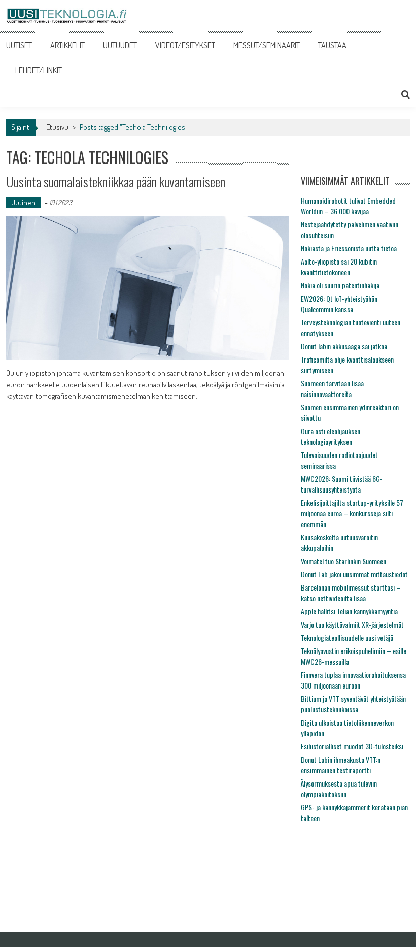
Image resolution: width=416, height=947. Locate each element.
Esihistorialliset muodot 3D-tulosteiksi (352, 746)
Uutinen (23, 202)
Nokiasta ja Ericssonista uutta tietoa (349, 248)
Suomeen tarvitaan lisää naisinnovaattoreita (332, 388)
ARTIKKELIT (67, 45)
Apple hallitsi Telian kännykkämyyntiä (349, 611)
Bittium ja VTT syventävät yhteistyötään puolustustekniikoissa (353, 703)
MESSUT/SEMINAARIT (266, 45)
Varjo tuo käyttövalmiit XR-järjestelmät (352, 624)
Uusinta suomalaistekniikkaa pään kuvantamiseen (115, 181)
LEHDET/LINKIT (38, 70)
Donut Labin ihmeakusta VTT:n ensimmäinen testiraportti (340, 764)
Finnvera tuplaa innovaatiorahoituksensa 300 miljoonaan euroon (353, 680)
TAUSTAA (332, 45)
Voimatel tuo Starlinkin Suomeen (343, 561)
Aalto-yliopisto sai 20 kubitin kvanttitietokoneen (339, 266)
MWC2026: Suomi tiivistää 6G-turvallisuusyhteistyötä (342, 484)
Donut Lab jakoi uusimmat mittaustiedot (354, 574)
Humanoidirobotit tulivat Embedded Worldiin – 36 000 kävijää (348, 205)
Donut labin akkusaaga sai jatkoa (344, 346)
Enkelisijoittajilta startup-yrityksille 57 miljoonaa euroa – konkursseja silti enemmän (352, 513)
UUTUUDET (120, 45)
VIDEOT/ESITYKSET (185, 45)
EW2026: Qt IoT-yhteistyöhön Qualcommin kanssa (339, 303)
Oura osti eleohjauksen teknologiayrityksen (330, 436)
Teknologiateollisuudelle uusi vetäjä (347, 637)
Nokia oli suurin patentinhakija (340, 285)
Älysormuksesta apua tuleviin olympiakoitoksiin (339, 788)
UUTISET (19, 45)
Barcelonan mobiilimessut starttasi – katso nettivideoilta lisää (351, 592)
